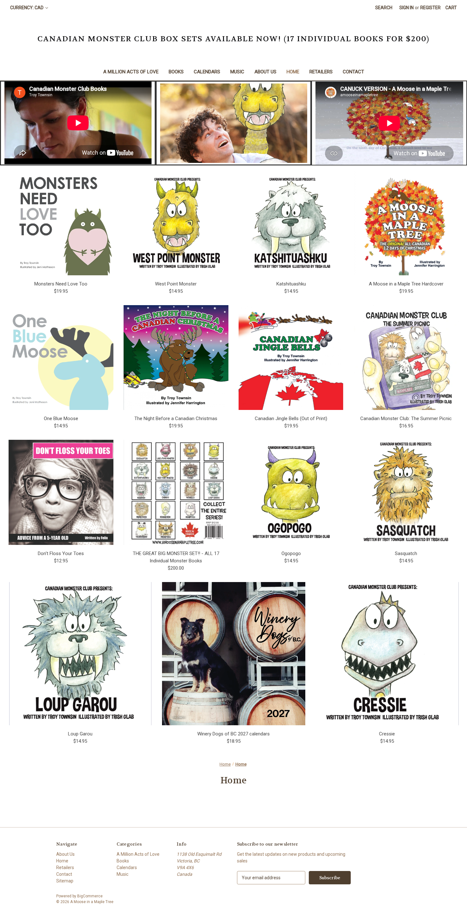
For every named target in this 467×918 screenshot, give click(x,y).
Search (383, 7)
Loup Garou (80, 734)
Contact (353, 72)
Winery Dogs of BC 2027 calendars (233, 734)
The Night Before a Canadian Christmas (175, 418)
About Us (265, 72)
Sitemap (64, 880)
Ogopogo (291, 553)
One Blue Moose (61, 418)
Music (237, 72)
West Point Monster (176, 284)
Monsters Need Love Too (60, 284)
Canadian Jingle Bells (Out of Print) (291, 418)
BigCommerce (90, 896)
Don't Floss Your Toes (61, 553)
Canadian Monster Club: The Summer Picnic (406, 418)
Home (293, 72)
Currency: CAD (27, 7)
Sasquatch (406, 553)
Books (176, 72)
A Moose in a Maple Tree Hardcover (406, 284)
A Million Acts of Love (131, 72)
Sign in (406, 7)
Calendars (207, 72)
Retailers (321, 72)
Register (430, 7)
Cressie (387, 734)
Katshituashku (291, 284)
